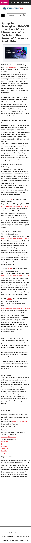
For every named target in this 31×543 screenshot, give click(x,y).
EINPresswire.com (11, 67)
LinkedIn (4, 446)
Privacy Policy (23, 540)
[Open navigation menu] (3, 15)
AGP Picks (4, 2)
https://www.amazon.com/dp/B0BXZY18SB (15, 238)
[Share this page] (28, 15)
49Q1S (9, 299)
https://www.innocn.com (20, 422)
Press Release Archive (18, 533)
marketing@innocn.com (8, 437)
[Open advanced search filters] (24, 15)
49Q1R (9, 269)
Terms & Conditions (23, 536)
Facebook (4, 441)
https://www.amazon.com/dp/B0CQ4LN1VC (15, 308)
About (8, 533)
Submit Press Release (8, 536)
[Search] (20, 15)
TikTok (3, 453)
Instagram (4, 448)
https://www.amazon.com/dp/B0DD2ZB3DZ (15, 276)
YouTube (4, 451)
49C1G (9, 199)
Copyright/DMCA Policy (10, 540)
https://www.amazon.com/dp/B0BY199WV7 (15, 206)
